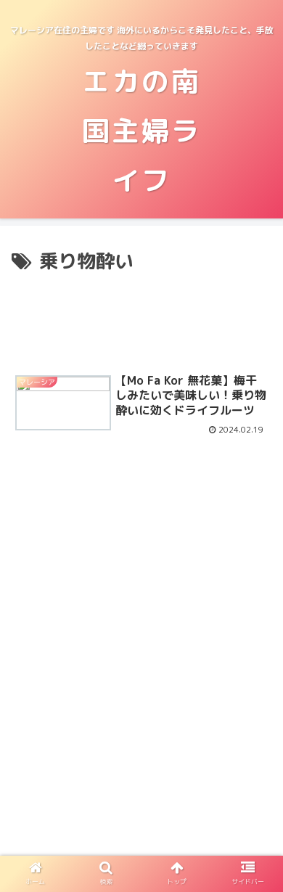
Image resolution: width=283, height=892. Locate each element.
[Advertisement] (141, 319)
